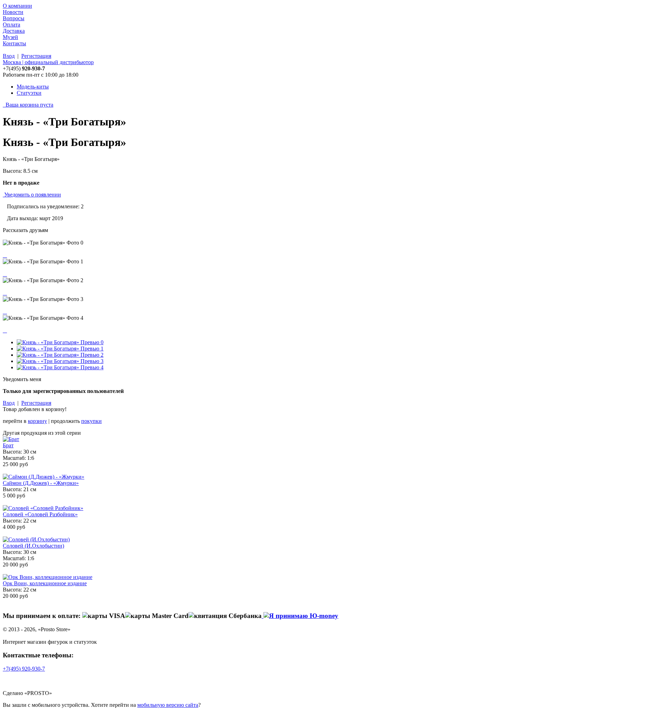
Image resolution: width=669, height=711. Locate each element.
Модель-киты (33, 87)
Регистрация (36, 56)
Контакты (14, 43)
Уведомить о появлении (32, 195)
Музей (10, 37)
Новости (13, 12)
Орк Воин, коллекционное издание (45, 583)
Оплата (11, 25)
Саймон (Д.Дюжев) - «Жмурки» (41, 483)
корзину (37, 421)
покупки (91, 421)
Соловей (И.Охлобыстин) (33, 546)
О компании (17, 6)
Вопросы (13, 18)
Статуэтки (29, 93)
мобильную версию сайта (167, 705)
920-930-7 (24, 669)
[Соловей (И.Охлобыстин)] (36, 539)
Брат (8, 445)
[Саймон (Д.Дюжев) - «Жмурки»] (43, 477)
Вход (9, 56)
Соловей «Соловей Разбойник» (40, 514)
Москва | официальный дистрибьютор (48, 62)
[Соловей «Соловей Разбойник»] (43, 508)
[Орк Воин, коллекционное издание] (47, 577)
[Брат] (11, 439)
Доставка (14, 31)
